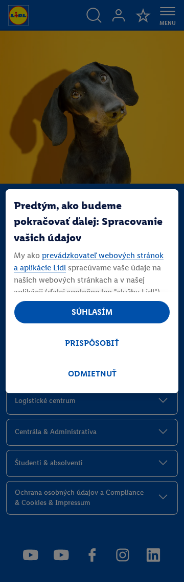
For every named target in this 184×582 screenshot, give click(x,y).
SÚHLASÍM (92, 312)
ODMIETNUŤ (92, 373)
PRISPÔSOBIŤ (92, 343)
